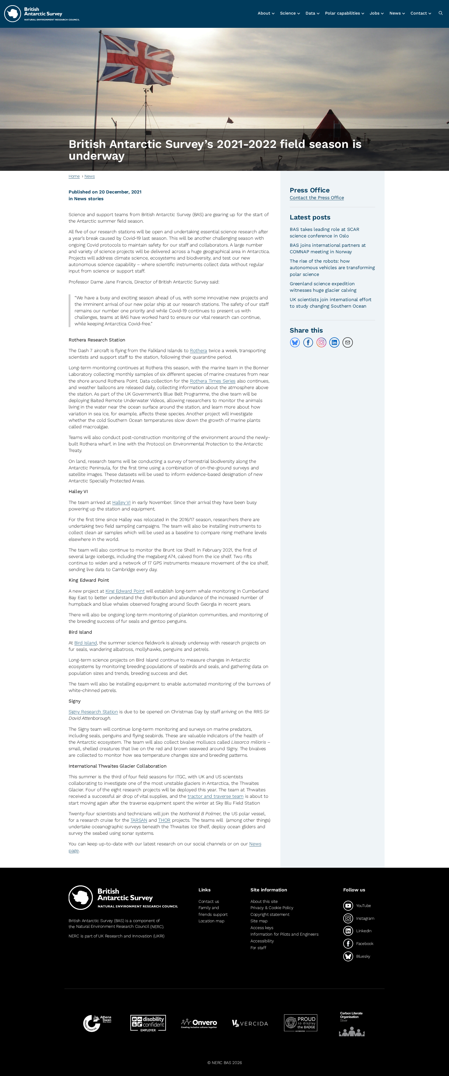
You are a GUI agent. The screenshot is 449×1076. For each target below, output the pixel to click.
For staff (258, 947)
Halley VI (121, 502)
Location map (211, 920)
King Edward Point (124, 591)
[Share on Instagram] (321, 342)
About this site (264, 901)
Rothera (198, 350)
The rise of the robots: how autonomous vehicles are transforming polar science (332, 267)
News (89, 176)
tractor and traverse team (215, 796)
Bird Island (85, 642)
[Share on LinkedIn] (334, 342)
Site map (259, 920)
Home (74, 176)
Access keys (261, 927)
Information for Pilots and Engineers (284, 934)
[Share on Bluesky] (295, 342)
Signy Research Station (93, 711)
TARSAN (138, 820)
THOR (164, 820)
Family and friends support (213, 911)
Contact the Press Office (317, 197)
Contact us (209, 901)
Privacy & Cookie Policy (271, 907)
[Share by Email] (347, 342)
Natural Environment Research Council (112, 926)
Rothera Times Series (212, 381)
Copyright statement (269, 914)
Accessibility (262, 940)
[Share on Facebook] (308, 342)
